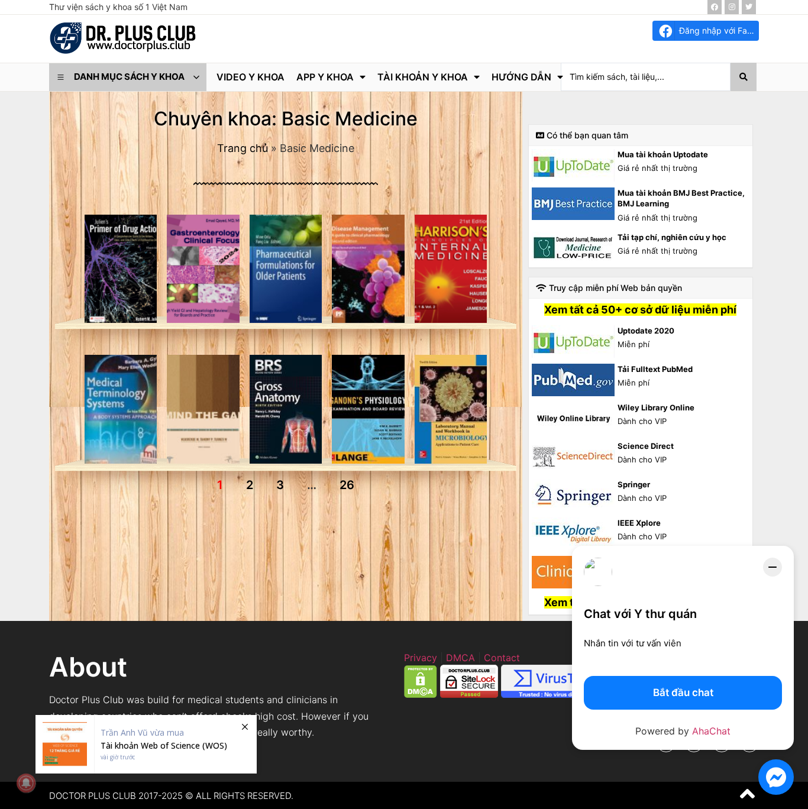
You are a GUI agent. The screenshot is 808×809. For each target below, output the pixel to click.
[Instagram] (732, 7)
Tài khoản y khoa (422, 77)
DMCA (460, 658)
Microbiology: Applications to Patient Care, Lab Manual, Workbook (286, 361)
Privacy (420, 658)
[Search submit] (744, 77)
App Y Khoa (325, 77)
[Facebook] (714, 7)
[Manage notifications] (26, 783)
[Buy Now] (146, 744)
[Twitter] (749, 7)
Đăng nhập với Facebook (719, 30)
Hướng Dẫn (521, 77)
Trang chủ (242, 148)
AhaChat (711, 731)
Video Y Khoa (250, 77)
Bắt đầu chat (683, 692)
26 (347, 485)
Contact (502, 658)
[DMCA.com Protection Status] (420, 694)
